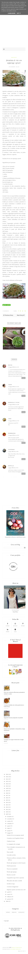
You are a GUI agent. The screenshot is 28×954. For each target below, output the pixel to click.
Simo (9, 418)
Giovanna (11, 449)
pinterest (23, 625)
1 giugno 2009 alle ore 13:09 (13, 451)
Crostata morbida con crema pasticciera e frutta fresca (14, 705)
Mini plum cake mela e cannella (14, 881)
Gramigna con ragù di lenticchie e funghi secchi (14, 740)
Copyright (6, 921)
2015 (7, 800)
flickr (15, 631)
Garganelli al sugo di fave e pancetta (15, 878)
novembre (9, 819)
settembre (9, 823)
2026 (7, 774)
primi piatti (14, 57)
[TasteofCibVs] (15, 657)
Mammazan (12, 433)
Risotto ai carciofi (11, 875)
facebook (7, 625)
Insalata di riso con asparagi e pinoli (15, 835)
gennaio (9, 899)
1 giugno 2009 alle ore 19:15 (13, 467)
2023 (7, 781)
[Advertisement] (14, 28)
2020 (7, 788)
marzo (8, 894)
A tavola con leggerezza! (12, 887)
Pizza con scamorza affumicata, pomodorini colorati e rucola (14, 693)
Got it (19, 13)
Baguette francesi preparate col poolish (13, 717)
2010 (7, 812)
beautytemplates (16, 947)
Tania (10, 384)
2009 (7, 814)
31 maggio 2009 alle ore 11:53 (13, 367)
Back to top (21, 951)
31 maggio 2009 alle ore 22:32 (13, 435)
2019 (7, 791)
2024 (7, 779)
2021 (7, 786)
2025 (7, 777)
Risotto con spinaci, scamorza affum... (10, 347)
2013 (7, 805)
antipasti (8, 912)
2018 (7, 793)
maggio (9, 833)
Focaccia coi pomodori (12, 869)
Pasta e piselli (10, 852)
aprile (8, 892)
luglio (8, 828)
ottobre (9, 821)
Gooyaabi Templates (15, 949)
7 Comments (6, 311)
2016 (7, 798)
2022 (7, 784)
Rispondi (23, 395)
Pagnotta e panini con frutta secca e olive (16, 889)
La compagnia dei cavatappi (13, 844)
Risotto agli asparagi (12, 872)
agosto (8, 826)
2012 (7, 807)
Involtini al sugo (11, 884)
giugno (9, 830)
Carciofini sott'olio (11, 855)
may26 (10, 365)
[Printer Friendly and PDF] (7, 305)
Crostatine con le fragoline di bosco (15, 838)
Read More (15, 612)
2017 (7, 795)
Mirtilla (11, 465)
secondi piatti (21, 912)
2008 (7, 901)
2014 (7, 802)
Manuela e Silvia (13, 402)
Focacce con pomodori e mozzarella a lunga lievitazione (14, 729)
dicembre (9, 816)
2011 (7, 809)
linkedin (7, 631)
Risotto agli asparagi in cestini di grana (16, 863)
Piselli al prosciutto (11, 866)
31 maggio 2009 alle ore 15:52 (13, 386)
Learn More (11, 13)
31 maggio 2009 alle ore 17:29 (13, 420)
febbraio (9, 896)
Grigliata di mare (11, 841)
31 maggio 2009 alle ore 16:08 (13, 404)
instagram (15, 625)
